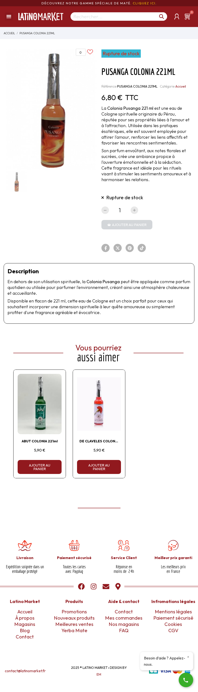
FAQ (123, 630)
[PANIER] (188, 16)
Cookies (173, 624)
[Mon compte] (177, 16)
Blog (25, 630)
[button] (126, 224)
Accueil (180, 86)
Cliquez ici (144, 3)
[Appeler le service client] (186, 680)
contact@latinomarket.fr (25, 670)
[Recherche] (161, 16)
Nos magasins (124, 624)
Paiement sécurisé (173, 618)
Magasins (24, 624)
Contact (25, 637)
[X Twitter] (117, 248)
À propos (25, 618)
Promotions (74, 612)
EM (99, 674)
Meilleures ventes (74, 624)
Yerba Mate (74, 630)
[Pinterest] (130, 248)
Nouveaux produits (74, 618)
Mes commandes (123, 618)
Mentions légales (173, 612)
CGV (173, 630)
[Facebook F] (105, 248)
